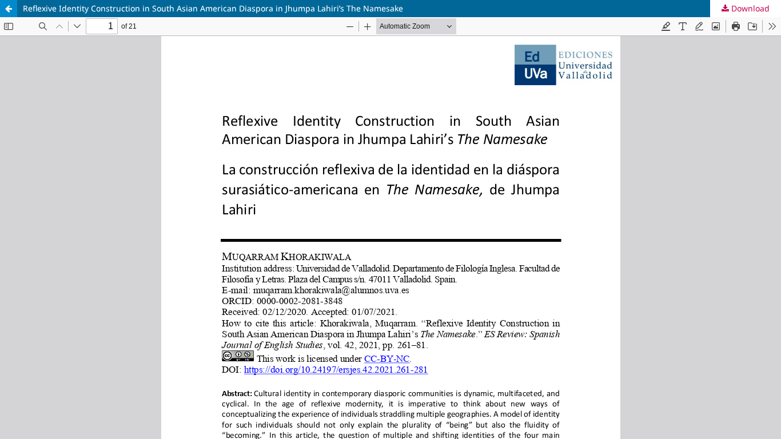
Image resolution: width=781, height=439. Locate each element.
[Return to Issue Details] (8, 8)
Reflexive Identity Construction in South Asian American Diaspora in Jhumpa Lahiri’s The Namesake (213, 8)
